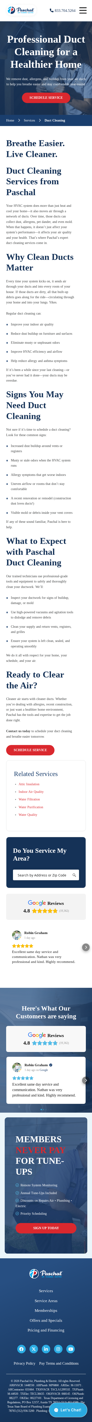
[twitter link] (33, 1349)
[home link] (46, 1273)
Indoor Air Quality (31, 792)
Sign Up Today (46, 1228)
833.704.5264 (65, 11)
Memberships (46, 1310)
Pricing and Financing (46, 1330)
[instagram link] (58, 1349)
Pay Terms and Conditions (59, 1363)
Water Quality (28, 815)
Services (29, 120)
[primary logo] (21, 16)
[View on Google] (16, 935)
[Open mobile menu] (83, 10)
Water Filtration (29, 799)
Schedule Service (46, 97)
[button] (6, 947)
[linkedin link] (46, 1349)
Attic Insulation (29, 784)
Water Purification (31, 807)
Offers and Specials (46, 1320)
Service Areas (46, 1301)
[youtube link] (70, 1349)
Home (10, 120)
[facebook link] (21, 1349)
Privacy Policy (24, 1363)
